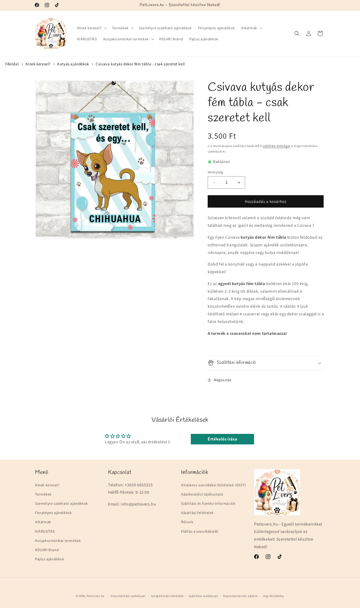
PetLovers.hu (96, 596)
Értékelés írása (222, 439)
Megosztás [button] (222, 379)
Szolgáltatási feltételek (167, 595)
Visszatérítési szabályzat (128, 595)
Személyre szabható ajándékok (61, 503)
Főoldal (12, 63)
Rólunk (187, 522)
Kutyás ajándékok (73, 63)
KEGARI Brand (47, 549)
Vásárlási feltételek (197, 513)
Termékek (43, 494)
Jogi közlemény (273, 595)
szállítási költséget (276, 146)
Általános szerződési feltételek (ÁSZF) (213, 485)
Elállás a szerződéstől (199, 531)
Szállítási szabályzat (203, 595)
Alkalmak (43, 522)
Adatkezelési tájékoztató (202, 494)
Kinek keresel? (38, 63)
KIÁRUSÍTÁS (45, 531)
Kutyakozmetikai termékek (58, 540)
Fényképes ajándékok (53, 513)
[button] (91, 27)
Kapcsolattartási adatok (240, 595)
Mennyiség (215, 172)
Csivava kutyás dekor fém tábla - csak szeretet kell (140, 63)
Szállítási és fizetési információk (208, 503)
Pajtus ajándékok (49, 559)
